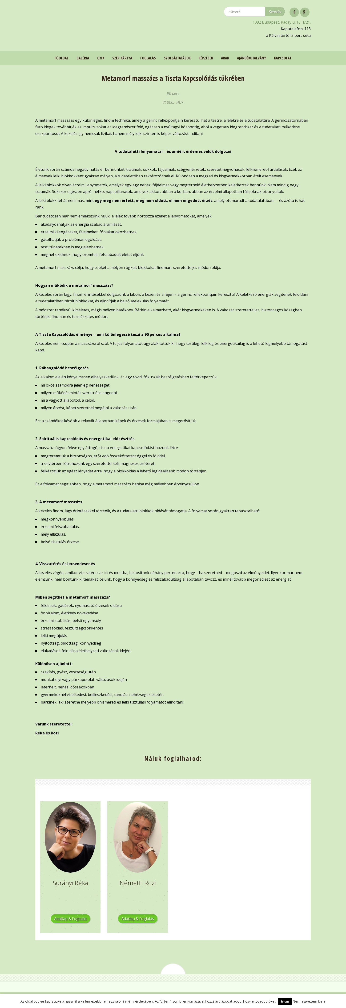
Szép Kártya (122, 58)
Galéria (82, 58)
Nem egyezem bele (309, 1001)
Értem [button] (285, 1001)
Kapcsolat (282, 58)
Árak (225, 58)
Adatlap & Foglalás (70, 918)
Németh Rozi (138, 883)
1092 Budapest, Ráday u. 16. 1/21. (282, 22)
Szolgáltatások (177, 58)
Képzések (206, 58)
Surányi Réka (70, 883)
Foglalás (148, 58)
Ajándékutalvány (251, 58)
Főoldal (61, 58)
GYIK (100, 58)
